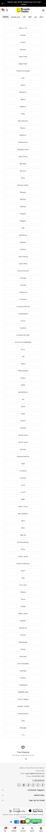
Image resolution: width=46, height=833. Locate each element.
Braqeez (23, 192)
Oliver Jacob (23, 556)
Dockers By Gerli (23, 335)
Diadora (23, 328)
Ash (23, 78)
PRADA (23, 592)
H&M (23, 385)
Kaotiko (23, 449)
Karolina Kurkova (23, 456)
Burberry (23, 242)
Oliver (23, 549)
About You (23, 28)
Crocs (23, 321)
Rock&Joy (23, 628)
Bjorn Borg (23, 157)
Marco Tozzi (23, 507)
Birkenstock (23, 142)
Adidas (23, 35)
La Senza (23, 471)
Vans (23, 721)
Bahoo (23, 99)
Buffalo (23, 207)
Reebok (23, 621)
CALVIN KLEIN (23, 271)
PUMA (23, 606)
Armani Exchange (23, 71)
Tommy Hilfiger (23, 699)
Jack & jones (23, 435)
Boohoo (23, 171)
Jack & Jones (23, 442)
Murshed (23, 817)
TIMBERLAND (23, 692)
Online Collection (23, 564)
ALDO (23, 42)
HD (23, 399)
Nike (23, 528)
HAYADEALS (23, 392)
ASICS (23, 85)
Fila (23, 356)
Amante (23, 49)
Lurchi (23, 492)
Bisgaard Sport (23, 149)
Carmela (23, 278)
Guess (23, 378)
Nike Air (23, 535)
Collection (23, 292)
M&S (23, 499)
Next (23, 521)
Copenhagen (23, 314)
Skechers (23, 656)
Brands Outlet (23, 185)
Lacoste (23, 478)
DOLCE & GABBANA (23, 342)
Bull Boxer (23, 235)
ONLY (23, 571)
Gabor (23, 364)
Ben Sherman (23, 121)
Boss (23, 178)
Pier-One (23, 585)
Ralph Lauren (23, 614)
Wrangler (23, 728)
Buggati (23, 221)
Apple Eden (23, 64)
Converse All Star (23, 307)
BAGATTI (23, 92)
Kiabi (23, 464)
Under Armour (23, 714)
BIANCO (23, 135)
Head (23, 406)
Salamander (23, 642)
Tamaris (23, 678)
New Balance (23, 514)
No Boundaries (23, 542)
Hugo (23, 414)
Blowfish (23, 164)
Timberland (23, 685)
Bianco (23, 128)
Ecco (23, 349)
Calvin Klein (23, 264)
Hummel (23, 428)
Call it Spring (23, 257)
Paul (23, 578)
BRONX (23, 199)
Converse (23, 299)
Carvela (23, 285)
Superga (23, 671)
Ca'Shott (23, 249)
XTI (23, 735)
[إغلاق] (3, 3)
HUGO (23, 421)
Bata (23, 114)
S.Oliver (23, 635)
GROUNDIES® (23, 371)
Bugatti (23, 214)
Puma (23, 599)
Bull (23, 228)
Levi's (23, 485)
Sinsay (23, 649)
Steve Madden (23, 664)
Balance (23, 107)
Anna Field (23, 57)
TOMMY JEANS (23, 706)
